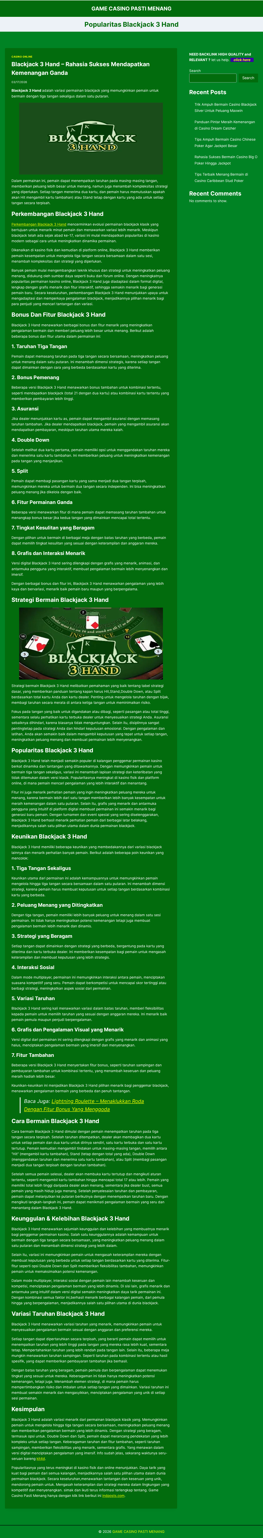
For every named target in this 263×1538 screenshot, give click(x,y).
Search (195, 71)
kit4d (41, 1459)
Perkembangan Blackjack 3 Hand (39, 224)
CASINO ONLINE (22, 56)
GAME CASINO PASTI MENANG (138, 1532)
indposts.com (113, 1496)
